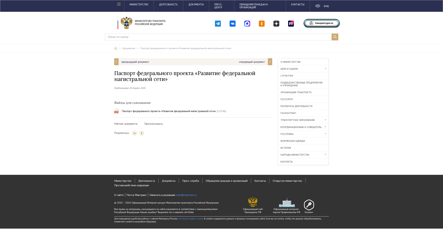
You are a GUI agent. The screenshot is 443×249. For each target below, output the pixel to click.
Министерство (139, 4)
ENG (326, 6)
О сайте (119, 195)
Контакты (297, 4)
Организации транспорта (296, 92)
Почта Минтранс (136, 195)
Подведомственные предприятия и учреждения (301, 84)
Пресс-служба (190, 180)
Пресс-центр (218, 6)
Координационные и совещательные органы (305, 127)
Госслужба (287, 134)
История (286, 147)
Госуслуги (287, 99)
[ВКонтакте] (136, 133)
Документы (196, 4)
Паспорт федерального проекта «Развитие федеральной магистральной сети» (185, 48)
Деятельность (168, 4)
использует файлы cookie (190, 218)
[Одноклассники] (143, 133)
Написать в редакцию (173, 195)
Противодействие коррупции (131, 185)
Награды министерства (295, 154)
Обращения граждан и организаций (253, 6)
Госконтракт (288, 113)
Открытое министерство (287, 180)
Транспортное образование (298, 120)
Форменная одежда (293, 140)
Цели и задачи (289, 68)
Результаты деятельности (296, 106)
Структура (287, 75)
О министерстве (291, 61)
